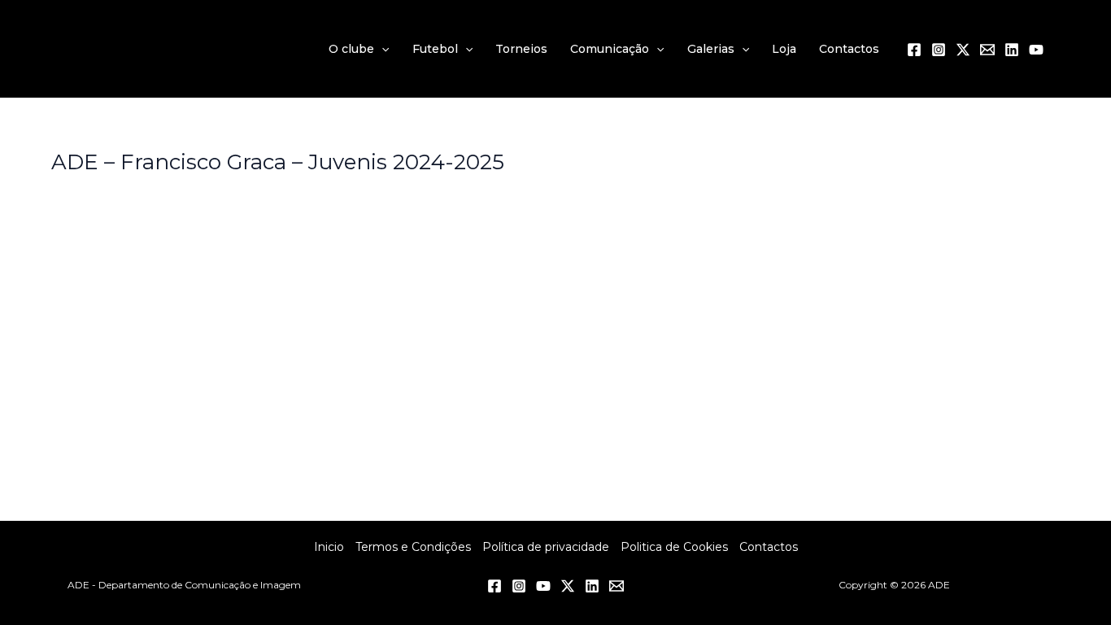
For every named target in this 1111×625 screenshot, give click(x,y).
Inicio (329, 547)
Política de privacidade (545, 547)
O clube (351, 49)
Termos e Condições (413, 547)
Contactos (849, 49)
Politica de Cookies (674, 547)
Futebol (435, 49)
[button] (381, 49)
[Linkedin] (1011, 49)
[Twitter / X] (963, 49)
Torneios (521, 49)
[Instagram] (938, 49)
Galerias (710, 49)
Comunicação (609, 49)
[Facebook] (914, 49)
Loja (784, 49)
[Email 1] (987, 49)
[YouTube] (1036, 49)
